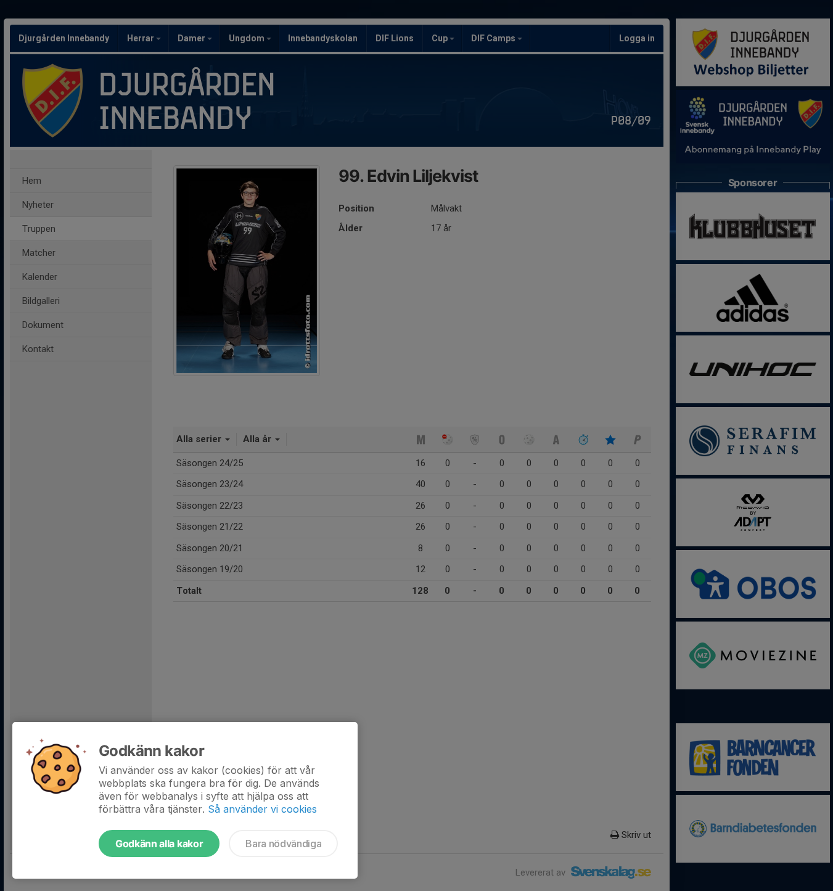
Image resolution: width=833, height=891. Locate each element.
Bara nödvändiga (283, 843)
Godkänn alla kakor (159, 843)
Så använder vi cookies (262, 809)
